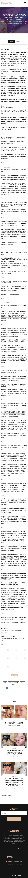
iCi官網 (17, 636)
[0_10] (3, 324)
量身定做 (13, 684)
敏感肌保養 (12, 41)
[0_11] (3, 366)
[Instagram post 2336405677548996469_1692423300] (22, 660)
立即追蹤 (15, 675)
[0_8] (2, 277)
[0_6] (2, 217)
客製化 (10, 682)
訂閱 (16, 819)
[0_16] (3, 527)
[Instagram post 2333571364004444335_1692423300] (22, 669)
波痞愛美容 (6, 708)
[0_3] (2, 133)
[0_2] (2, 106)
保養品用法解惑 (7, 764)
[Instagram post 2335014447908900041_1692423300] (14, 669)
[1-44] (3, 48)
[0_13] (3, 441)
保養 (5, 682)
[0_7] (2, 248)
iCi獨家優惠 (4, 632)
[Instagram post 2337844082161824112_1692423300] (5, 660)
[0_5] (2, 198)
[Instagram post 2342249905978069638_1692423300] (5, 652)
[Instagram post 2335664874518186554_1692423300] (5, 669)
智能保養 (16, 682)
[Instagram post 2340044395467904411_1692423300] (22, 652)
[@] (5, 645)
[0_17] (3, 569)
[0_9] (2, 298)
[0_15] (3, 495)
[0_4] (2, 162)
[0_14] (3, 479)
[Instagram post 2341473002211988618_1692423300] (14, 652)
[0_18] (3, 613)
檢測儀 (22, 682)
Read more (15, 728)
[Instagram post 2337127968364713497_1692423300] (14, 660)
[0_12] (3, 399)
